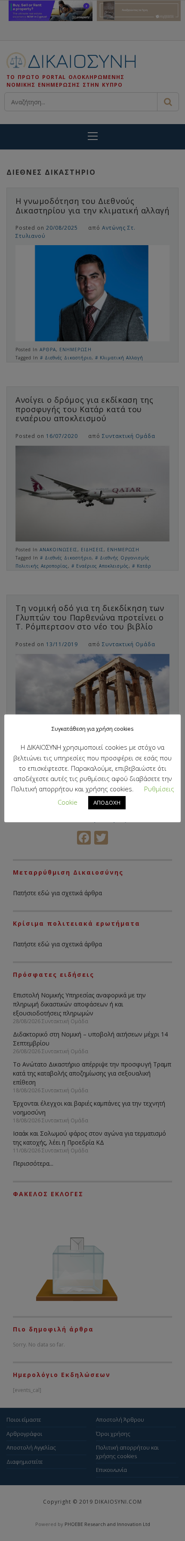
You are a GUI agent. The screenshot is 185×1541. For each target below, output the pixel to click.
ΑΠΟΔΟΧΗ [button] (106, 802)
